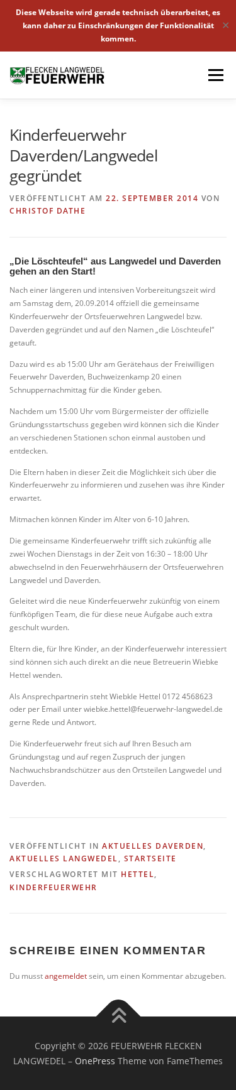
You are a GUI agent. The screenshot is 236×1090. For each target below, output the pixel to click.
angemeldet (66, 976)
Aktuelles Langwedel (63, 858)
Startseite (150, 858)
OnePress (95, 1061)
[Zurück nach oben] (118, 1016)
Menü (215, 75)
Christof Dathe (47, 210)
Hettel (137, 874)
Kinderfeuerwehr (53, 887)
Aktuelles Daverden (152, 846)
